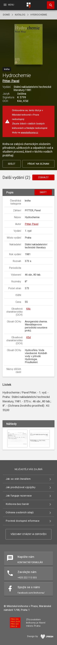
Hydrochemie (38, 14)
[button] (28, 44)
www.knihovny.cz (29, 132)
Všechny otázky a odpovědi (29, 534)
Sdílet (11, 163)
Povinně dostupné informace (22, 520)
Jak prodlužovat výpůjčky (20, 487)
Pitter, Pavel (11, 81)
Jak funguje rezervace (19, 495)
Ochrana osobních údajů (20, 512)
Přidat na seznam (38, 163)
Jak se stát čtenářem (18, 478)
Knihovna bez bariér (17, 504)
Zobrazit (43, 177)
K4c (28, 308)
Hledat (49, 5)
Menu (8, 5)
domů (6, 14)
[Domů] (28, 5)
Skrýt (43, 192)
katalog (20, 14)
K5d (28, 337)
